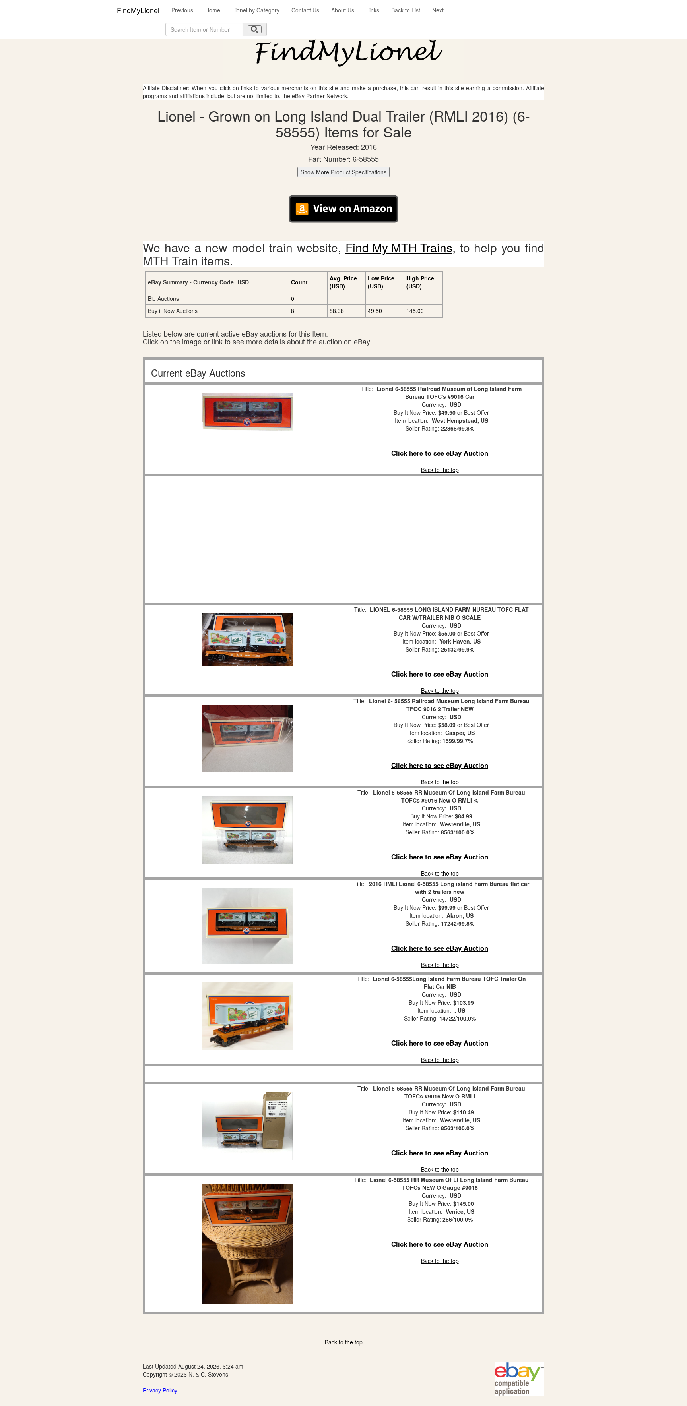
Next (438, 10)
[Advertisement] (247, 539)
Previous (182, 10)
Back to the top (440, 470)
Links (372, 10)
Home (212, 10)
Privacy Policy (160, 1390)
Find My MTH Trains (398, 247)
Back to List (405, 10)
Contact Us (305, 10)
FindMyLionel (138, 10)
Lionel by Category (255, 10)
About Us (342, 10)
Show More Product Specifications (343, 172)
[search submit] (255, 29)
